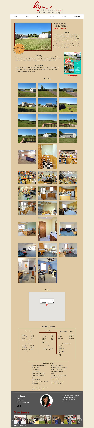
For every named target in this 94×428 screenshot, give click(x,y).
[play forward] (81, 419)
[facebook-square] (18, 406)
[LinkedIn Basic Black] (20, 406)
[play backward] (12, 419)
